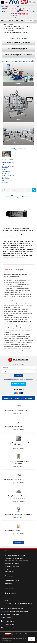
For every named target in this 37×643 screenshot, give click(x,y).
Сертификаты (8, 583)
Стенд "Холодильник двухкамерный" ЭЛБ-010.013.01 (18, 444)
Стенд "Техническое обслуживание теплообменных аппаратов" (18, 497)
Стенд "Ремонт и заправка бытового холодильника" (18, 462)
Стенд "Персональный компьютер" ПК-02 (16, 410)
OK (31, 639)
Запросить (18, 375)
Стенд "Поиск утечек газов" (12, 530)
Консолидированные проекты (12, 580)
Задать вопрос (19, 270)
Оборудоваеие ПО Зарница (12, 563)
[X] (22, 393)
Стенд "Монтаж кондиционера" (13, 426)
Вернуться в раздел (19, 383)
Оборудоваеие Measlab (11, 569)
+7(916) (3, 614)
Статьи (6, 600)
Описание (8, 270)
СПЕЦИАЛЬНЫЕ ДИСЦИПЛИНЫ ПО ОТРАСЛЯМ (16, 561)
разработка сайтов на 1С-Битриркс (22, 634)
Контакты (7, 586)
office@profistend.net (18, 13)
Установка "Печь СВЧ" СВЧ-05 (12, 479)
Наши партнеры (10, 593)
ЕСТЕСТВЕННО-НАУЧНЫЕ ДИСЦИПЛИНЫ (15, 555)
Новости (7, 598)
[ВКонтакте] (15, 393)
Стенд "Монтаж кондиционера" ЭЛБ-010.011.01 (18, 514)
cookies (10, 640)
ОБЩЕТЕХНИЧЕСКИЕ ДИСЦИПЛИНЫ (14, 558)
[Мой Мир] (20, 393)
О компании (9, 576)
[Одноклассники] (17, 393)
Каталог (12, 21)
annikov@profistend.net (18, 9)
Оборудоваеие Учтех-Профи (12, 566)
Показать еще (18, 542)
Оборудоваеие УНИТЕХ (10, 571)
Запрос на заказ (9, 588)
